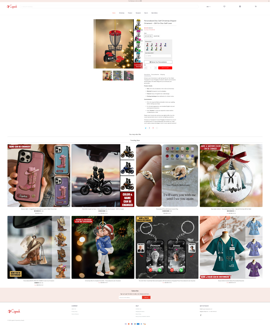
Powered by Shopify (19, 320)
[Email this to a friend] (156, 128)
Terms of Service (75, 314)
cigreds (13, 320)
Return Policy (138, 314)
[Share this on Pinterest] (153, 128)
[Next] (142, 44)
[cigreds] (11, 6)
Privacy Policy (74, 311)
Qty (145, 65)
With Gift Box (148, 36)
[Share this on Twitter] (145, 128)
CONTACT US (138, 309)
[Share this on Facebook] (149, 128)
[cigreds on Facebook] (201, 315)
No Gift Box (156, 36)
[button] (130, 13)
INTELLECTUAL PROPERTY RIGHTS (143, 316)
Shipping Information (140, 311)
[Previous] (94, 44)
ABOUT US (74, 309)
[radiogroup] (158, 47)
